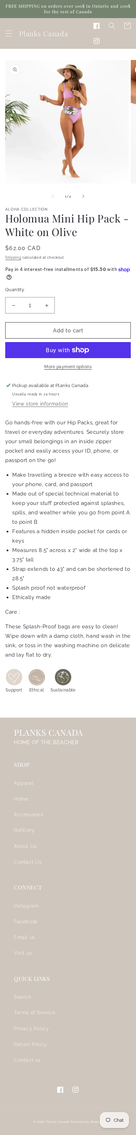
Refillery (24, 830)
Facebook (26, 921)
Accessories (29, 814)
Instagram (26, 906)
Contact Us (28, 862)
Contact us (27, 1060)
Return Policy (30, 1044)
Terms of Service (34, 1012)
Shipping (13, 257)
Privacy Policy (31, 1028)
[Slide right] (83, 196)
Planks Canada (57, 1121)
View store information (40, 404)
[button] (8, 33)
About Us (25, 846)
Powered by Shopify (87, 1121)
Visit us (23, 953)
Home (21, 799)
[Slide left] (52, 196)
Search (22, 997)
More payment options (68, 366)
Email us (24, 937)
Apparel (23, 783)
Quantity (14, 289)
